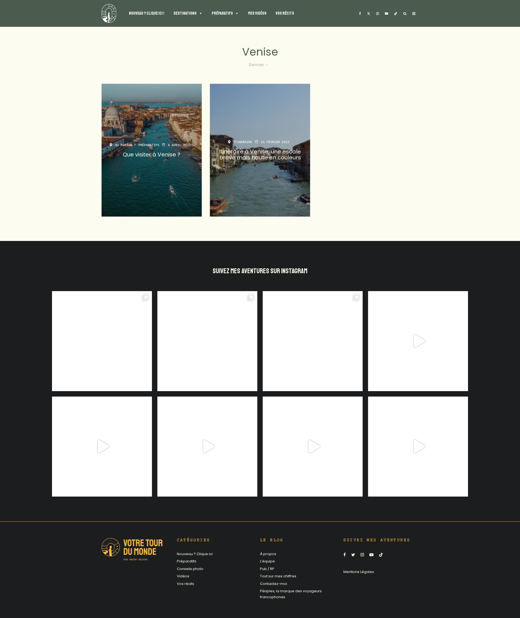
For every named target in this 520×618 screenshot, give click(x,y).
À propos (268, 553)
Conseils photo (190, 568)
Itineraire (242, 142)
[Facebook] (360, 13)
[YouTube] (386, 13)
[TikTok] (395, 13)
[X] (368, 13)
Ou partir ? (125, 145)
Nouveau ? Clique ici (195, 553)
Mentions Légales (358, 571)
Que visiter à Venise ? (151, 154)
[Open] (102, 341)
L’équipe (267, 561)
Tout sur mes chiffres (278, 576)
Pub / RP (267, 568)
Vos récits (185, 583)
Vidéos (183, 576)
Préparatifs (148, 145)
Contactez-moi (273, 583)
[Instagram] (377, 13)
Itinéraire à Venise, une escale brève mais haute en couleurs (260, 154)
